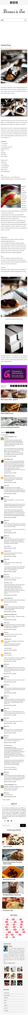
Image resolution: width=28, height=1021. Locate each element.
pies (9, 934)
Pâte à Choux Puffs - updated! (9, 399)
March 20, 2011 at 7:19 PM (10, 732)
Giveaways (18, 924)
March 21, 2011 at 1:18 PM (10, 781)
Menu (2, 20)
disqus (7, 432)
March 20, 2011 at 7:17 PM (10, 723)
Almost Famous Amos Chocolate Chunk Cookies (12, 863)
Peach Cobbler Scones (7, 413)
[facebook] (11, 2)
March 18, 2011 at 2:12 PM (10, 619)
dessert (4, 924)
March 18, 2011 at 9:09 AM (10, 517)
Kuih (4, 927)
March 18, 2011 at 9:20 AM (10, 556)
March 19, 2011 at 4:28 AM (10, 661)
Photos (4, 934)
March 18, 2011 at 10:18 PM (10, 650)
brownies (17, 919)
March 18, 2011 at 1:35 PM (10, 611)
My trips (13, 932)
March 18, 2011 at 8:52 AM (10, 493)
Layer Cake (10, 927)
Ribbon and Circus (8, 475)
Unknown (6, 551)
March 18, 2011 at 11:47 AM (10, 602)
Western (10, 937)
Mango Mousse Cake (9, 879)
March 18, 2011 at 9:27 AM (10, 571)
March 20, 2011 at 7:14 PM (10, 692)
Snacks (4, 937)
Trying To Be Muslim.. (9, 436)
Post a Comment (6, 799)
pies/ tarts (16, 934)
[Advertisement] (14, 33)
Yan (5, 604)
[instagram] (14, 2)
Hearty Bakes (7, 459)
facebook (12, 432)
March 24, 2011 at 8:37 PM (10, 796)
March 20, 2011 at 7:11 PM (10, 681)
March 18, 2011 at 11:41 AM (10, 595)
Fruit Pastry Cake (8, 910)
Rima (5, 496)
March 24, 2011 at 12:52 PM (10, 789)
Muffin (4, 929)
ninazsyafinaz (7, 598)
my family (11, 929)
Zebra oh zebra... (8, 846)
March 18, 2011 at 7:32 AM (10, 482)
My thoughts (5, 932)
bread (10, 919)
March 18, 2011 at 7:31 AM (10, 472)
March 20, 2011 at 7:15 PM (10, 705)
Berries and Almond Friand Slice (10, 427)
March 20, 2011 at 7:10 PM (10, 673)
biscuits (4, 919)
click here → (5, 817)
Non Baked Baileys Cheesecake (12, 895)
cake (4, 922)
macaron (18, 927)
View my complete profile (9, 963)
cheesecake (11, 922)
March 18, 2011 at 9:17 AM (10, 548)
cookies (19, 922)
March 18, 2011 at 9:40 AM (10, 579)
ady (5, 632)
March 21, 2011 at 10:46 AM (10, 769)
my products (20, 929)
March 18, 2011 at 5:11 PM (10, 636)
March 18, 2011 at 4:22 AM (10, 456)
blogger (3, 432)
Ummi (5, 622)
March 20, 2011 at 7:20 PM (10, 742)
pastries (20, 932)
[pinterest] (17, 2)
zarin (5, 485)
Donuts (11, 924)
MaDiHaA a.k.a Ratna (9, 614)
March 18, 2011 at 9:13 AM (10, 532)
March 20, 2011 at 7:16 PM (10, 715)
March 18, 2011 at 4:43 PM (10, 629)
